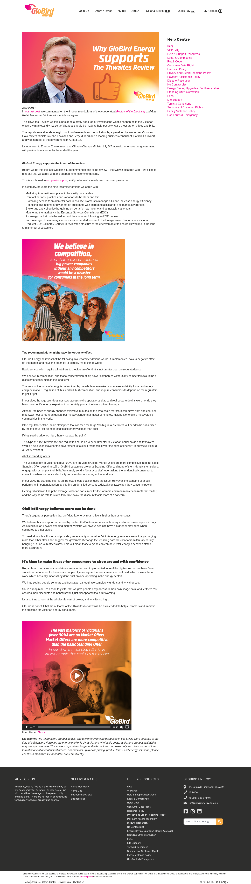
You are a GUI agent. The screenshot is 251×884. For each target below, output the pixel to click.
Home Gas (76, 790)
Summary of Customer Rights (185, 107)
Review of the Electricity (130, 111)
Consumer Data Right (180, 65)
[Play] (26, 727)
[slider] (74, 727)
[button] (77, 676)
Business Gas (78, 798)
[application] (76, 675)
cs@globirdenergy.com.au (203, 803)
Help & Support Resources (183, 54)
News (41, 732)
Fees (170, 96)
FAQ (170, 46)
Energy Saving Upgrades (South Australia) (193, 88)
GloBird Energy (39, 10)
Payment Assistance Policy (183, 76)
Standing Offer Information (183, 92)
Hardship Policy (177, 69)
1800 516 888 (196, 797)
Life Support (174, 99)
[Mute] (121, 727)
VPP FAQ (173, 50)
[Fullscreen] (127, 727)
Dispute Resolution (179, 80)
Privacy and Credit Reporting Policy (189, 72)
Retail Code (174, 61)
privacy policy (86, 876)
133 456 (193, 792)
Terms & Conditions (179, 103)
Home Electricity (80, 786)
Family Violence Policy (181, 111)
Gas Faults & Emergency (182, 115)
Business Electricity (81, 794)
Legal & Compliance (179, 57)
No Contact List (176, 84)
